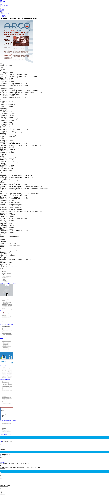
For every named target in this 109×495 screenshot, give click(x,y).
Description (3, 443)
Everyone (2, 447)
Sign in (1, 441)
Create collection (3, 449)
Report (1, 462)
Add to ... (2, 12)
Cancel (1, 494)
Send (4, 494)
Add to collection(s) (3, 13)
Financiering (3, 15)
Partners (3, 462)
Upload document (2, 5)
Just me (2, 448)
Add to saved (7, 13)
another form (8, 475)
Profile (1, 11)
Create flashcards (7, 5)
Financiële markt (4, 16)
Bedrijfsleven (4, 14)
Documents (1, 459)
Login (1, 4)
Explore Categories (2, 1)
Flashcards (5, 459)
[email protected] (14, 266)
